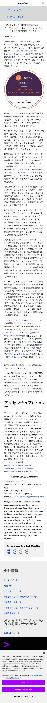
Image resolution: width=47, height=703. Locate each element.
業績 (6, 585)
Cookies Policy (37, 675)
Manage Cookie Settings (23, 696)
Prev (12, 16)
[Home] (23, 3)
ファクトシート (10, 591)
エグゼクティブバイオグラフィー (18, 596)
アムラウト (28, 341)
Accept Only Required (23, 689)
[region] (23, 676)
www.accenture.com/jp (15, 471)
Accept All (23, 682)
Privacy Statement (12, 678)
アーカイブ (8, 580)
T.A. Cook (23, 354)
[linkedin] (9, 553)
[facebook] (15, 553)
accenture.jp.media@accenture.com (27, 496)
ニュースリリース (13, 9)
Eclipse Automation (13, 335)
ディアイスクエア (33, 348)
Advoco (13, 354)
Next (20, 16)
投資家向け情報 (10, 602)
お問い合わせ (9, 633)
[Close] (44, 653)
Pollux (14, 357)
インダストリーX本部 (15, 172)
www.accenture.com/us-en (16, 465)
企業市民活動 (9, 613)
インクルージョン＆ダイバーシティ (19, 607)
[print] (27, 553)
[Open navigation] (3, 3)
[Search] (43, 3)
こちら (28, 365)
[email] (21, 553)
